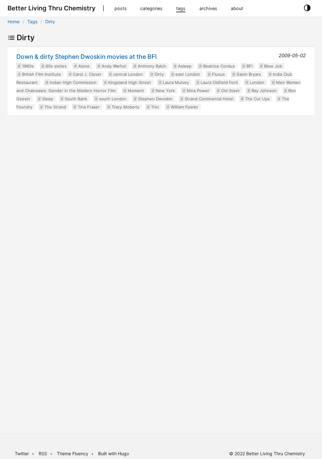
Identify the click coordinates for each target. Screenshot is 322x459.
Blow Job (273, 66)
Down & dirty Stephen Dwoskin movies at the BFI (86, 56)
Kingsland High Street (129, 82)
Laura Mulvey (176, 82)
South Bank (76, 98)
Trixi (155, 106)
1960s (28, 66)
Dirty (50, 21)
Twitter (22, 453)
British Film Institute (41, 74)
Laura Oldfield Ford (219, 82)
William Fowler (184, 106)
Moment (136, 90)
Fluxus (218, 74)
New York (165, 90)
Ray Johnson (264, 90)
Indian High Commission (73, 82)
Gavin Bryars (248, 74)
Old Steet (230, 90)
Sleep (47, 98)
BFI (250, 66)
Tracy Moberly (125, 106)
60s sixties (56, 66)
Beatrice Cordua (219, 66)
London (257, 82)
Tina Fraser (89, 106)
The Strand (55, 106)
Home (13, 21)
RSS (43, 453)
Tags (32, 21)
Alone (84, 66)
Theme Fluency (73, 453)
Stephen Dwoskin (155, 98)
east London (187, 74)
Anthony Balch (152, 66)
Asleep (185, 66)
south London (112, 98)
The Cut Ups (257, 98)
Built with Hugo (113, 453)
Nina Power (198, 90)
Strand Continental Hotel (209, 98)
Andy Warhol (114, 66)
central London (128, 74)
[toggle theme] (307, 8)
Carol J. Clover (87, 74)
